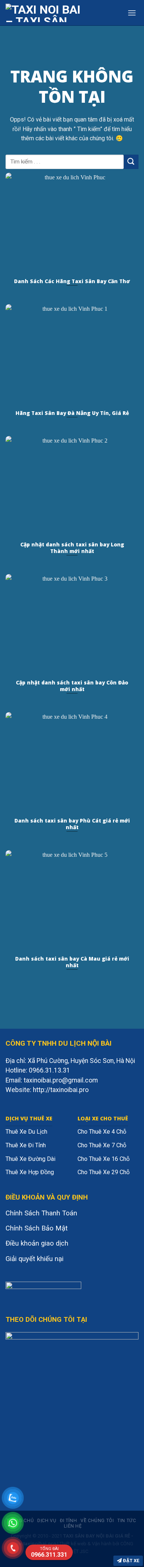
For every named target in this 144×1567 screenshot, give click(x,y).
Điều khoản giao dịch (37, 1243)
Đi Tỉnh (68, 1520)
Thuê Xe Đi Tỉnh (26, 1145)
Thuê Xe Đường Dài (30, 1158)
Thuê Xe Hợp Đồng (30, 1172)
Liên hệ (73, 1526)
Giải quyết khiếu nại (35, 1259)
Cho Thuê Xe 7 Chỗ (102, 1145)
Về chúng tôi (97, 1520)
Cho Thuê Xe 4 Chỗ (102, 1131)
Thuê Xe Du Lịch (26, 1131)
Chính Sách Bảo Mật (37, 1228)
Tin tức (126, 1520)
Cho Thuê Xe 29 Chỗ (104, 1172)
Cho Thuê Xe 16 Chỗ (104, 1158)
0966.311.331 (49, 1552)
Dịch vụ (46, 1520)
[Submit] (131, 162)
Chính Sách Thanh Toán (41, 1213)
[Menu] (131, 13)
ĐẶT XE (130, 1560)
